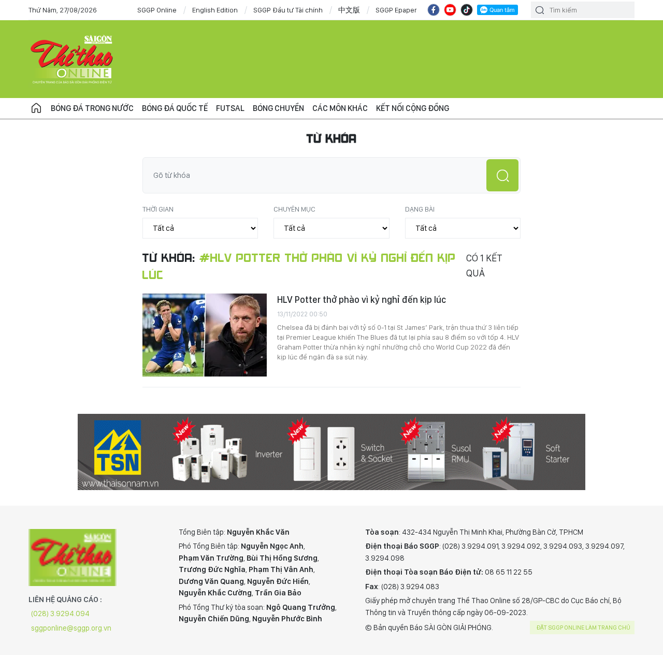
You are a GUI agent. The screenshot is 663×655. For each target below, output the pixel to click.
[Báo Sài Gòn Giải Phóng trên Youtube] (450, 10)
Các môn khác (340, 108)
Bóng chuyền (278, 108)
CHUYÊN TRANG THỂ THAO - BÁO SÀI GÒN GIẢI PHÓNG (72, 59)
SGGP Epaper (396, 10)
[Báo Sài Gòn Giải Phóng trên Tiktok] (466, 10)
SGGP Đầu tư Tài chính (288, 10)
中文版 (349, 10)
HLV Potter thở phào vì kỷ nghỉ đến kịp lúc (361, 299)
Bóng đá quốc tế (175, 108)
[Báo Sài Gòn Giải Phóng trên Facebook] (433, 10)
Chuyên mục (294, 209)
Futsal (230, 108)
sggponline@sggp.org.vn (71, 628)
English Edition (215, 10)
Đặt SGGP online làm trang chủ (583, 627)
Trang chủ (36, 108)
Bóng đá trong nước (92, 108)
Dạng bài (420, 209)
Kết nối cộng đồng (412, 108)
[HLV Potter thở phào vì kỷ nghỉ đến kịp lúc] (204, 335)
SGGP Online (157, 10)
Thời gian (158, 209)
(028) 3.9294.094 (60, 613)
